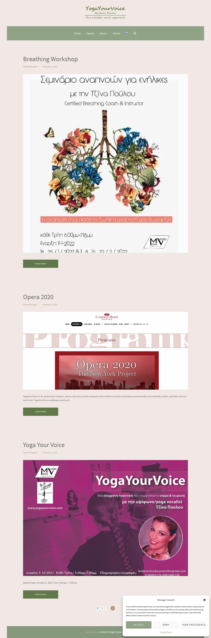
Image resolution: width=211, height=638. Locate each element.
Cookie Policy (166, 632)
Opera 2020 (38, 297)
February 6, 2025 (50, 66)
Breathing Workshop (50, 59)
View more (40, 263)
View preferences (194, 624)
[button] (204, 600)
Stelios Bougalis (30, 66)
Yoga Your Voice (44, 445)
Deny (166, 624)
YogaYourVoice (92, 632)
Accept (139, 624)
